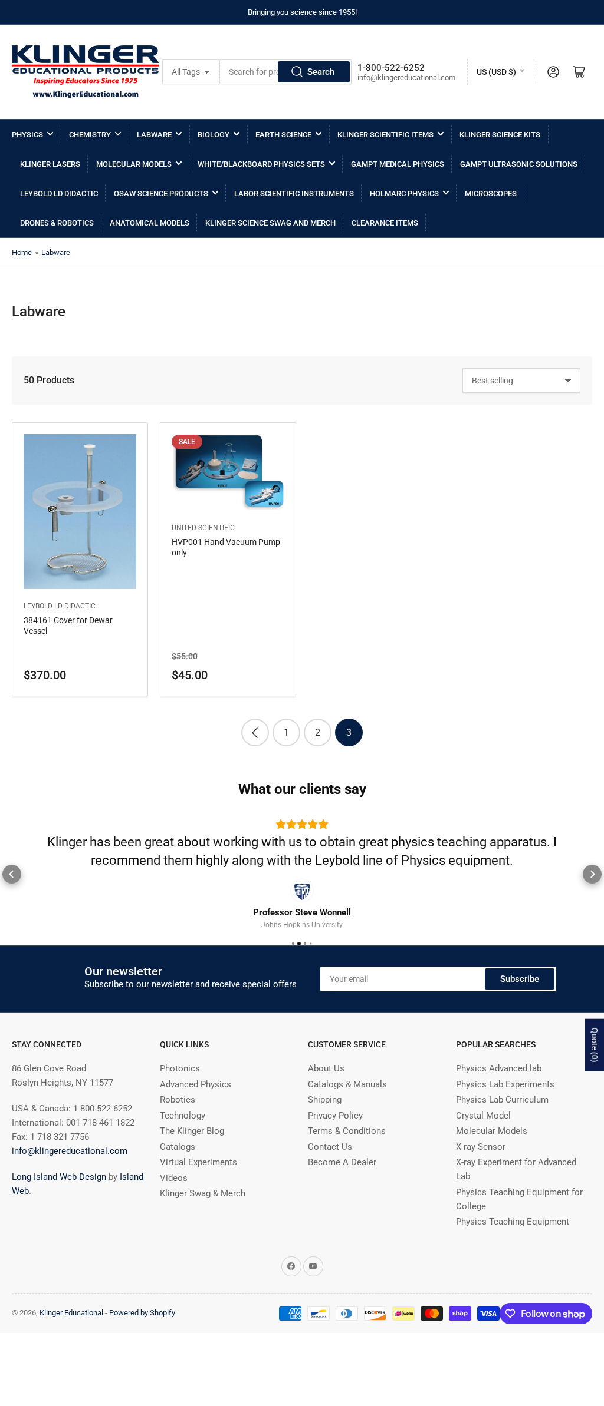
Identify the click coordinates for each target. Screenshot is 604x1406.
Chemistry (90, 134)
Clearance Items (385, 223)
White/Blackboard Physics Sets (261, 164)
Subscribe (519, 979)
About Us (326, 1068)
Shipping (325, 1099)
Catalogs (177, 1147)
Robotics (177, 1099)
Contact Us (330, 1147)
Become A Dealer (342, 1162)
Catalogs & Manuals (347, 1084)
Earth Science (283, 134)
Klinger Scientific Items (385, 134)
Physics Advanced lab (498, 1068)
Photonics (180, 1068)
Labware (154, 134)
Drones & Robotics (57, 223)
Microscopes (491, 193)
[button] (11, 874)
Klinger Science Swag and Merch (270, 223)
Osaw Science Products (161, 193)
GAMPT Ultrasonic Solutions (518, 164)
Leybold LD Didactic (59, 193)
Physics (27, 134)
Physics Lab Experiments (505, 1084)
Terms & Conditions (347, 1131)
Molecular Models (134, 164)
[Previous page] (255, 732)
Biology (213, 134)
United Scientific (203, 528)
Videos (174, 1178)
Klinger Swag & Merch (202, 1193)
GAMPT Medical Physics (397, 164)
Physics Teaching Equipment (512, 1221)
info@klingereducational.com (69, 1151)
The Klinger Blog (192, 1131)
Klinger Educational (72, 1312)
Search (320, 72)
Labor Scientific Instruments (294, 193)
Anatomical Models (149, 223)
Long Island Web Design (59, 1177)
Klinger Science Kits (499, 134)
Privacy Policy (335, 1115)
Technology (182, 1115)
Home (22, 252)
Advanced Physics (195, 1084)
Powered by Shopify (142, 1312)
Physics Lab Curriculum (502, 1099)
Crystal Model (483, 1115)
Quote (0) (594, 1045)
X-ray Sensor (480, 1147)
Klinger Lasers (50, 164)
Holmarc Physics (404, 193)
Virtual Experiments (198, 1162)
